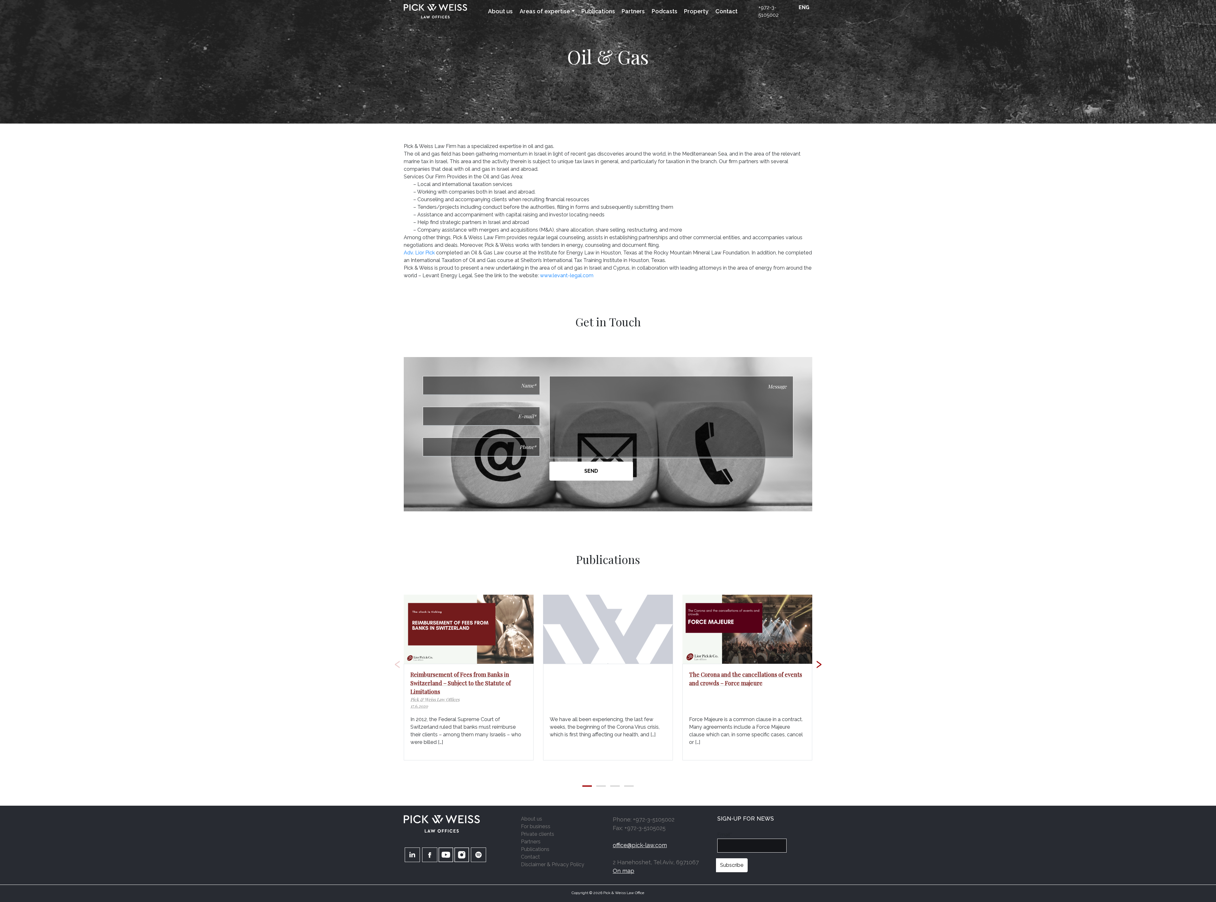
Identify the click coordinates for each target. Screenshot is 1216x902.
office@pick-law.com (640, 845)
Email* (724, 835)
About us (500, 11)
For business (535, 826)
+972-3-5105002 (768, 11)
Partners (633, 11)
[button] (587, 786)
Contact (726, 11)
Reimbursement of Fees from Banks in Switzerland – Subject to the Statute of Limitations (460, 683)
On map (623, 870)
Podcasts (664, 11)
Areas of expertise (545, 11)
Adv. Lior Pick (420, 253)
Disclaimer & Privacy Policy (552, 864)
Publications (598, 11)
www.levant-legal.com (566, 275)
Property (696, 11)
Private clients (537, 834)
